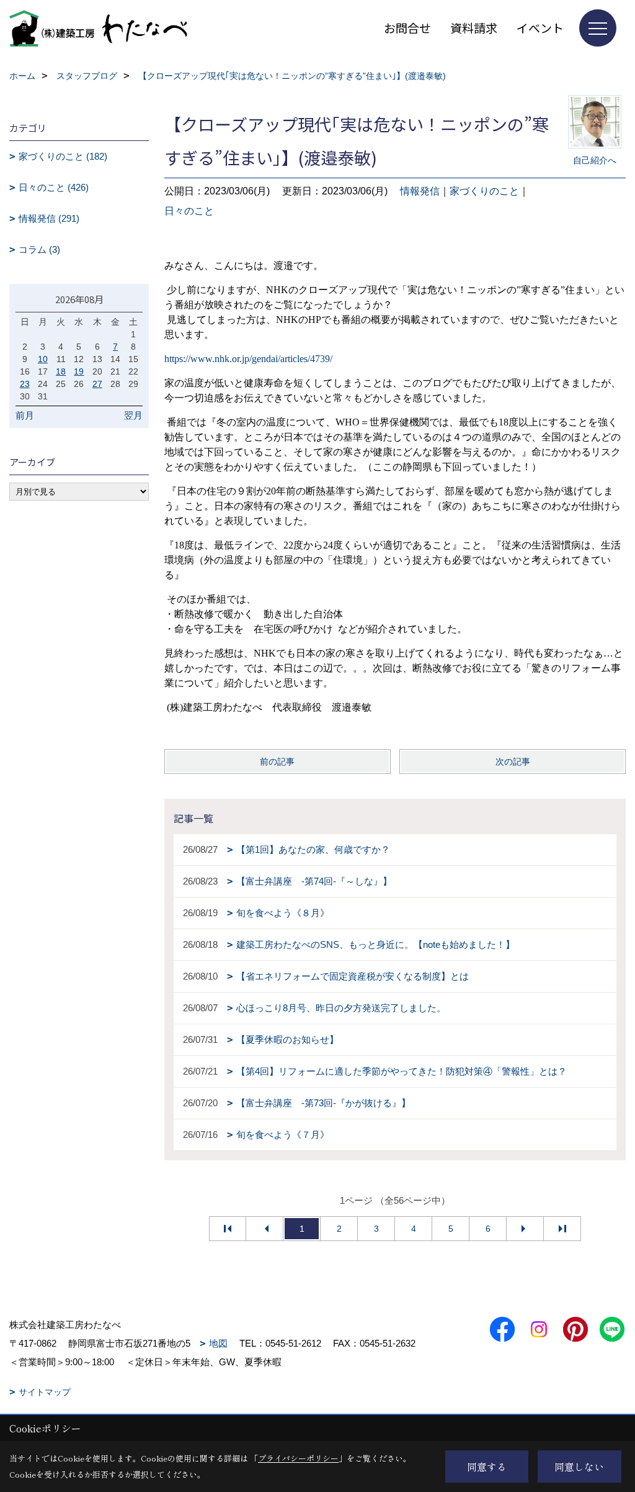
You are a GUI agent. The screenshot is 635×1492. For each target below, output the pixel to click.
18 (61, 371)
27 (97, 384)
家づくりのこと (484, 191)
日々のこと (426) (54, 187)
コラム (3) (39, 249)
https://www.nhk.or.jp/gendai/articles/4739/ (248, 358)
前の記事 (277, 761)
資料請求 (473, 27)
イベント (540, 27)
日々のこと (189, 211)
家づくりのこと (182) (63, 156)
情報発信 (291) (49, 218)
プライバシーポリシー (298, 1458)
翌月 (133, 415)
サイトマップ (45, 1392)
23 (25, 384)
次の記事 (512, 761)
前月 (25, 415)
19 (79, 371)
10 (43, 359)
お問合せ (407, 27)
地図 (218, 1343)
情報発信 (420, 191)
